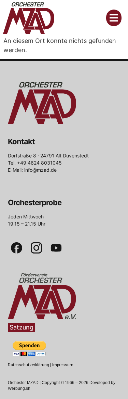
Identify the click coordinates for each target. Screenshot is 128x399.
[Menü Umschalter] (114, 18)
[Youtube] (56, 248)
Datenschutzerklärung (28, 365)
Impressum (62, 365)
